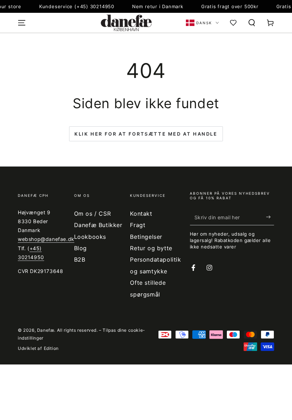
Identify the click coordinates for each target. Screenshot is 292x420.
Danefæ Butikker (98, 225)
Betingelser (146, 236)
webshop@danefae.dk (46, 239)
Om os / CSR (92, 213)
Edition (51, 348)
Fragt (137, 225)
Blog (80, 248)
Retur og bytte (151, 248)
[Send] (270, 217)
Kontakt (141, 213)
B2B (79, 259)
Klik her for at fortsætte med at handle (145, 134)
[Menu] (21, 23)
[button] (252, 23)
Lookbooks (90, 236)
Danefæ (45, 330)
